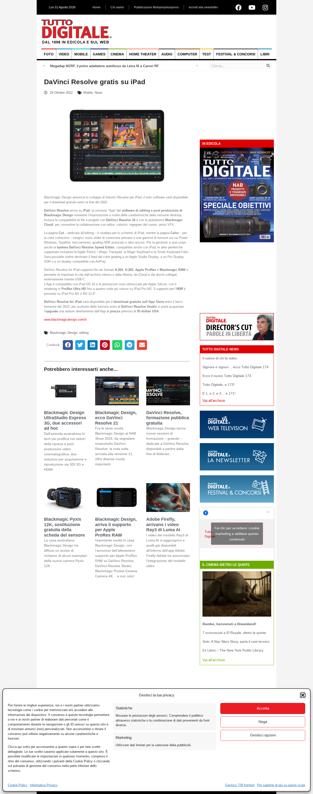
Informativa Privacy (43, 785)
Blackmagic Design (63, 333)
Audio (166, 54)
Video (64, 54)
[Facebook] (238, 7)
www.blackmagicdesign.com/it (65, 319)
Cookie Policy (17, 785)
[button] (302, 695)
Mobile (81, 54)
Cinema (117, 54)
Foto (49, 54)
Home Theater (142, 54)
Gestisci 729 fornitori (240, 785)
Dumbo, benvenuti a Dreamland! (229, 624)
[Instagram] (265, 7)
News (98, 92)
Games (99, 54)
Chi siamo (117, 7)
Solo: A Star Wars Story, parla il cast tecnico (235, 641)
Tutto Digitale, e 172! (218, 385)
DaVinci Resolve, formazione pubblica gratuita (167, 418)
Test (206, 54)
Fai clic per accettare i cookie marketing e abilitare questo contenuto (236, 533)
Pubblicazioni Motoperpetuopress (156, 7)
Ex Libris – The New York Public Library (232, 650)
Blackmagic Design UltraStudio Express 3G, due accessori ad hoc (65, 420)
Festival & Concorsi (235, 54)
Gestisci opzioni (263, 735)
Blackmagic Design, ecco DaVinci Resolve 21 (116, 418)
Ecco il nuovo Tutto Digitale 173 (226, 376)
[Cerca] (268, 65)
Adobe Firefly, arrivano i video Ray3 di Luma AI (163, 524)
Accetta (263, 708)
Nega (262, 722)
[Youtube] (252, 7)
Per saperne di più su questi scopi (281, 785)
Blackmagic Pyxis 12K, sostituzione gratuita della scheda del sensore (64, 527)
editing (84, 333)
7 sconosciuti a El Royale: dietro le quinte (234, 633)
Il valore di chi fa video (219, 358)
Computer (187, 54)
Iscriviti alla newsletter (203, 7)
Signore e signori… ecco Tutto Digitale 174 (235, 367)
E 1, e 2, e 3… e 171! (218, 393)
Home (96, 7)
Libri (264, 54)
